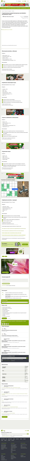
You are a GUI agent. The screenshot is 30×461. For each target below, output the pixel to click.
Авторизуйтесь (4, 285)
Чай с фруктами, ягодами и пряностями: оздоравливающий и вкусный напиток (14, 228)
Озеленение (2, 457)
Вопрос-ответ (4, 305)
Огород (4, 387)
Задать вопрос (24, 244)
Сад (2, 387)
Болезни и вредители (13, 444)
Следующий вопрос (5, 272)
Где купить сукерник (5, 311)
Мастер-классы (5, 364)
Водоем (2, 455)
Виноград (19, 387)
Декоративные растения (24, 444)
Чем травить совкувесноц (5, 310)
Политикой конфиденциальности (7, 360)
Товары (2, 440)
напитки (3, 256)
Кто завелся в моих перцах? (6, 316)
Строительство (14, 393)
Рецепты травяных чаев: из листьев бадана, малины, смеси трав (11, 232)
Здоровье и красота (23, 456)
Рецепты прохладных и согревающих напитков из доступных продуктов (13, 230)
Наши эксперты (5, 383)
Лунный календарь (3, 444)
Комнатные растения (15, 387)
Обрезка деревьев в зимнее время (7, 308)
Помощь (5, 440)
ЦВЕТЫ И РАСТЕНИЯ (23, 443)
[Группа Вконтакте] (23, 1)
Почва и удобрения (13, 445)
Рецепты (6, 256)
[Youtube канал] (24, 1)
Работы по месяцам (3, 445)
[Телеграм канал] (22, 1)
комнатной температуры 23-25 (7, 269)
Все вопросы (9, 318)
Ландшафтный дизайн (7, 387)
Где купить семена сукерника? (6, 307)
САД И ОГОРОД (12, 443)
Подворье (12, 458)
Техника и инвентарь (13, 457)
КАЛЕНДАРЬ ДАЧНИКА (3, 443)
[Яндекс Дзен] (25, 1)
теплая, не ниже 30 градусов (7, 270)
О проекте (9, 440)
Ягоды (11, 452)
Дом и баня (12, 455)
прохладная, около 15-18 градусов (8, 268)
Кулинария (18, 393)
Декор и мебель (3, 456)
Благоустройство (13, 456)
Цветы (11, 387)
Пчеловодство (3, 394)
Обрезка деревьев (4, 309)
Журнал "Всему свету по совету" (9, 16)
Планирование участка (4, 459)
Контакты (12, 440)
